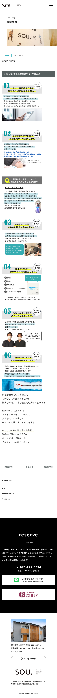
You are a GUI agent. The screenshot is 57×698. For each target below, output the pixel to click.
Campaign (7, 499)
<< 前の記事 (7, 467)
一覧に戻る (28, 467)
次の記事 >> (49, 467)
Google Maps (30, 659)
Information (8, 494)
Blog (4, 488)
